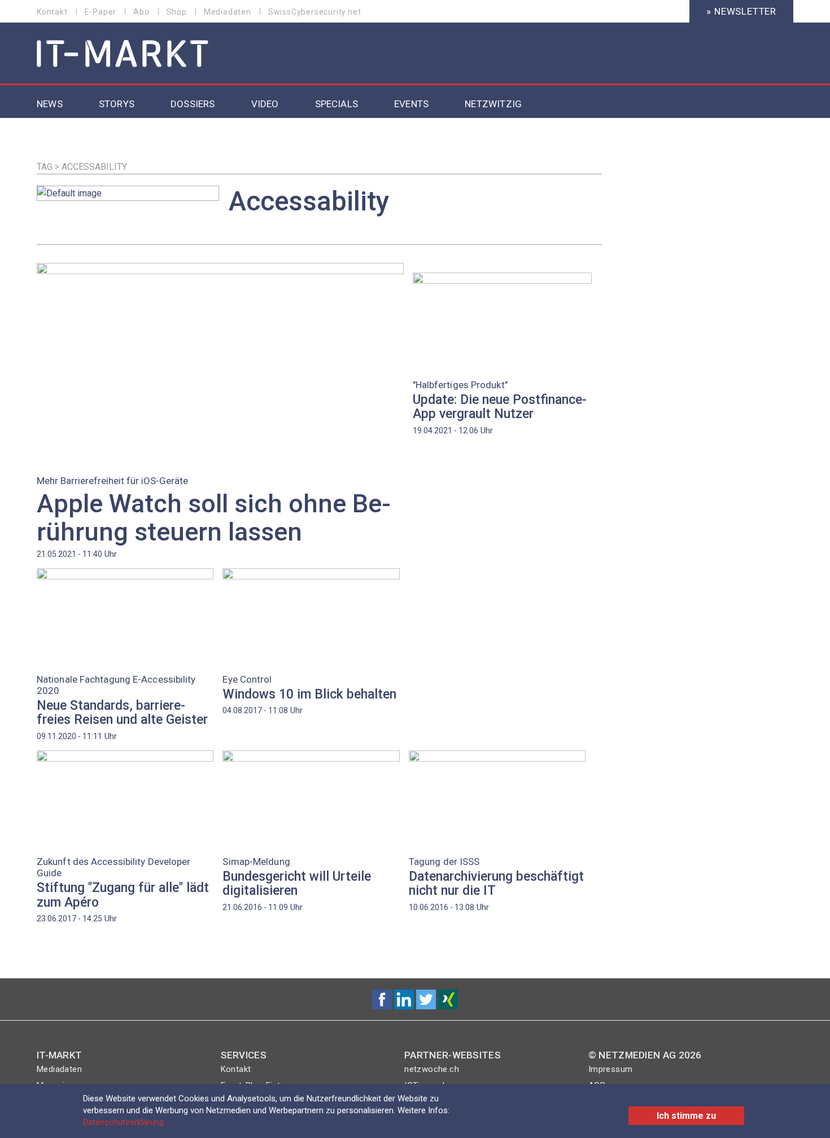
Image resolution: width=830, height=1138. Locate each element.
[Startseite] (123, 54)
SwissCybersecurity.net (314, 11)
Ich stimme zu (686, 1115)
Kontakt (52, 11)
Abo (141, 11)
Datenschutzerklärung (123, 1122)
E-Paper (101, 11)
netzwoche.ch (431, 1069)
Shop (177, 11)
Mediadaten (227, 11)
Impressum (610, 1069)
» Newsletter (741, 11)
